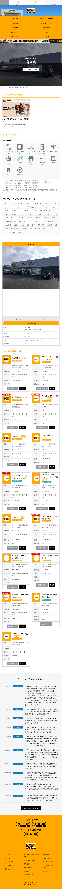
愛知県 (16, 88)
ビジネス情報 (9, 862)
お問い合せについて (49, 854)
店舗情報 (10, 88)
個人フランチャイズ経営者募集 (31, 855)
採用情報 (26, 864)
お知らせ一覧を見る (32, 808)
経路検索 (45, 319)
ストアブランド (9, 858)
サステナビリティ (29, 874)
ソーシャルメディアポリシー (50, 866)
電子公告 (45, 871)
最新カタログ (9, 869)
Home (4, 88)
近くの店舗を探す (31, 323)
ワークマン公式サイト (31, 10)
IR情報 (26, 871)
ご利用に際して (47, 858)
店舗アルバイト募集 (30, 860)
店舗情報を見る (12, 388)
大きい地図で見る (17, 319)
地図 (23, 388)
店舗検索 (7, 854)
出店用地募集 (28, 867)
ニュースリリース (10, 865)
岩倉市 (22, 88)
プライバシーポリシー (49, 862)
